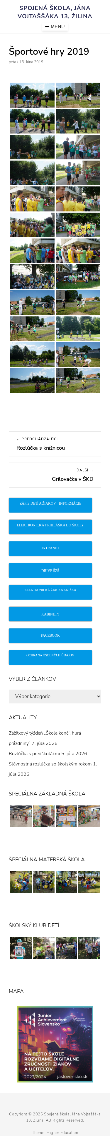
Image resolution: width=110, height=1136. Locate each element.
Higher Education (62, 1132)
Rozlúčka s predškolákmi (34, 753)
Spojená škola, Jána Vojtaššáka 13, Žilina (55, 12)
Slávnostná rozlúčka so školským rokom (50, 764)
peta (12, 62)
